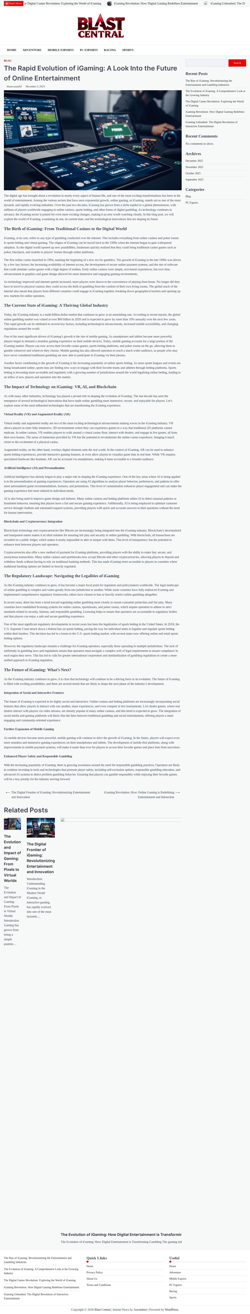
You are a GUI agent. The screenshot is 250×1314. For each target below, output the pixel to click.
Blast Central (103, 1309)
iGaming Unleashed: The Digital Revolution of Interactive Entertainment (199, 3)
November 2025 (194, 166)
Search (237, 62)
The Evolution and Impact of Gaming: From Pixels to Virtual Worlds (12, 858)
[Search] (243, 50)
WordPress (171, 1309)
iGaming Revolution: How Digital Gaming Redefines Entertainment (100, 3)
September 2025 (195, 179)
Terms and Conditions (99, 1285)
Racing (110, 50)
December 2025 (194, 160)
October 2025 (193, 173)
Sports (127, 50)
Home (11, 50)
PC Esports (89, 50)
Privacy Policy (95, 1272)
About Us (92, 1278)
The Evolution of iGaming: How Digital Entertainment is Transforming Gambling (132, 1234)
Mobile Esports (61, 50)
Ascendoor (140, 1309)
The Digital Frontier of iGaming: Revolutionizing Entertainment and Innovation (41, 858)
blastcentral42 (14, 86)
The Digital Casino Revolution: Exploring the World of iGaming (40, 1280)
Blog (7, 60)
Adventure (32, 50)
